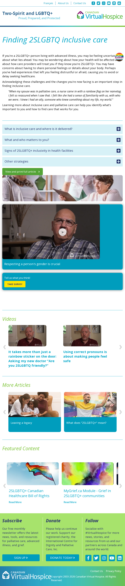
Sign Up (20, 558)
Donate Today (61, 558)
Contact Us (79, 3)
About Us (63, 3)
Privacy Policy (113, 571)
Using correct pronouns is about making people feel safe (85, 356)
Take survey (14, 284)
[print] (119, 3)
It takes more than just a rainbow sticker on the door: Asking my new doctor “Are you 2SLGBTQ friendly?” (32, 358)
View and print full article (20, 171)
